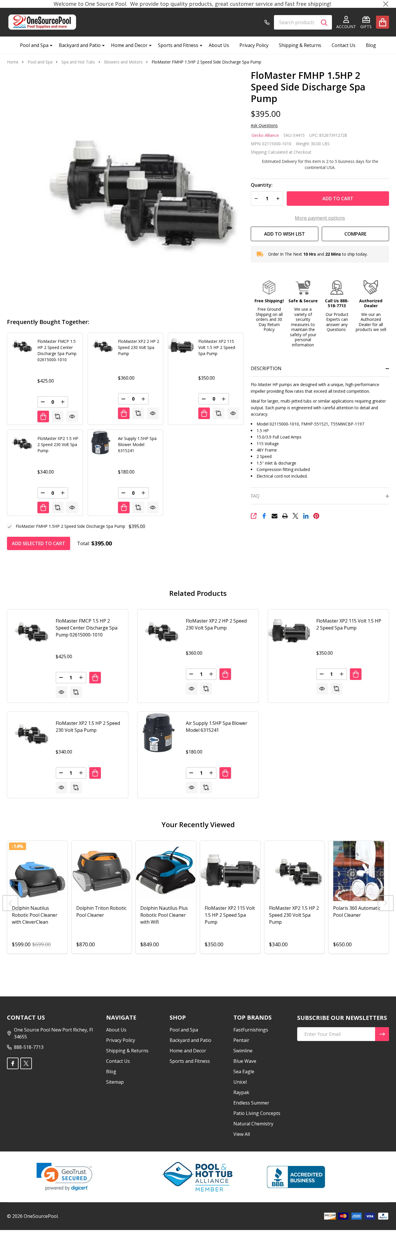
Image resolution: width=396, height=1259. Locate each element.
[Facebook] (264, 516)
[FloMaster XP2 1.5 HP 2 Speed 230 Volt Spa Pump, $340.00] (28, 733)
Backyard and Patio (80, 45)
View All (241, 1134)
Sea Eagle (243, 1071)
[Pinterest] (316, 516)
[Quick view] (72, 416)
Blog (371, 45)
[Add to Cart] (43, 416)
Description (266, 368)
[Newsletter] (382, 1034)
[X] (295, 516)
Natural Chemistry (253, 1123)
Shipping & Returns (300, 45)
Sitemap (115, 1082)
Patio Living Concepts (256, 1113)
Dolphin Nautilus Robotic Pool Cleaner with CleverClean (34, 915)
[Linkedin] (306, 516)
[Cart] (382, 22)
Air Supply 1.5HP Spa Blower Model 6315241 (137, 444)
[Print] (285, 516)
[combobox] (303, 22)
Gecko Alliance (265, 135)
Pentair (241, 1040)
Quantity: (262, 185)
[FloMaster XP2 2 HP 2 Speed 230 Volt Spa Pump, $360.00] (158, 631)
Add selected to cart (38, 543)
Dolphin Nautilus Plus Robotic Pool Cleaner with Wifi (164, 915)
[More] (49, 45)
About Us (219, 45)
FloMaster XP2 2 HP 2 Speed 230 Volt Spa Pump (138, 347)
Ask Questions (264, 125)
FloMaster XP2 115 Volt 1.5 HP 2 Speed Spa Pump (216, 347)
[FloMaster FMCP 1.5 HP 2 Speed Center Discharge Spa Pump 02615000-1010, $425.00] (28, 631)
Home (13, 62)
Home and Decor (129, 45)
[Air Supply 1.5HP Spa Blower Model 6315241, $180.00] (158, 733)
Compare (355, 234)
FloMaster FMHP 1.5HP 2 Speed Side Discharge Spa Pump (70, 526)
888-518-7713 (28, 1047)
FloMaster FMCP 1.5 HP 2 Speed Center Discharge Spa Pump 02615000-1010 (86, 628)
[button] (269, 306)
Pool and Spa (34, 45)
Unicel (240, 1082)
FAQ (255, 496)
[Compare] (57, 416)
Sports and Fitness (178, 45)
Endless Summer (251, 1103)
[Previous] (10, 903)
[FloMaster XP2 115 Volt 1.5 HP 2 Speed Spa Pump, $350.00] (289, 631)
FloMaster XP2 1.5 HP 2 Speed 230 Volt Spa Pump (57, 444)
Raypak (241, 1092)
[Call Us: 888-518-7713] (267, 22)
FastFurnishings (250, 1030)
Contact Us (343, 45)
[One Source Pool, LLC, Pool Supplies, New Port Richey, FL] (296, 1177)
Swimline (243, 1050)
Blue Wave (244, 1061)
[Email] (274, 516)
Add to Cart (337, 198)
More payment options (320, 218)
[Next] (386, 903)
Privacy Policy (253, 45)
